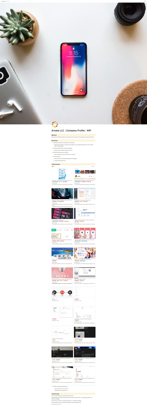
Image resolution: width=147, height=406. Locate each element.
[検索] (145, 1)
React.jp (53, 205)
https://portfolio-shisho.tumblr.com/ (61, 388)
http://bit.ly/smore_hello (56, 404)
